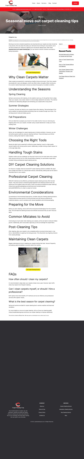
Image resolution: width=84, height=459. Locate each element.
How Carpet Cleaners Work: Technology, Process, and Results (66, 71)
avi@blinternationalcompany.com (23, 9)
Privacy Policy (42, 412)
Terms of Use (42, 409)
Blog (16, 37)
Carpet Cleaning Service (66, 406)
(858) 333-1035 (38, 9)
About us (42, 406)
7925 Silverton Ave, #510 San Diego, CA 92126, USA (59, 9)
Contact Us (42, 415)
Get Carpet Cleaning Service (33, 72)
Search (61, 44)
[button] (33, 72)
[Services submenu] (46, 3)
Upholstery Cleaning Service (66, 409)
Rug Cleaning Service (66, 412)
